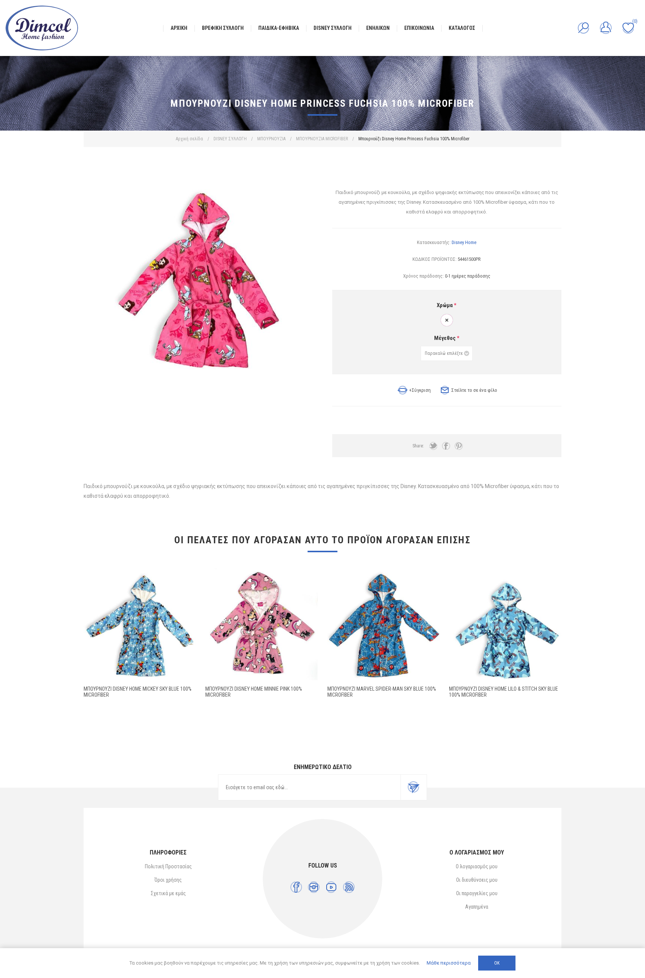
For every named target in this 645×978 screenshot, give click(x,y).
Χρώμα (445, 305)
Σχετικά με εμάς (168, 893)
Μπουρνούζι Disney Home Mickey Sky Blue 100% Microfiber (137, 692)
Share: (418, 446)
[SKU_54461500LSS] (505, 624)
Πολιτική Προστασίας (168, 866)
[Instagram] (313, 887)
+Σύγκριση (420, 390)
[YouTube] (331, 887)
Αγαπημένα (476, 907)
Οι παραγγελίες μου (477, 893)
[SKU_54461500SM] (383, 624)
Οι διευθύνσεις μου (477, 880)
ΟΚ (496, 963)
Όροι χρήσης (168, 880)
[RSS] (348, 887)
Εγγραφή (414, 787)
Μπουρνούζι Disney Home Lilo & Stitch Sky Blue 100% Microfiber (503, 692)
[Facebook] (296, 887)
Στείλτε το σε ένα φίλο (474, 390)
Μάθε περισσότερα (449, 963)
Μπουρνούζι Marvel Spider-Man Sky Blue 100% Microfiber (381, 692)
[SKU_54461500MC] (140, 624)
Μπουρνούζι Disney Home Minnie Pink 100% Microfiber (253, 692)
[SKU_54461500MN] (261, 624)
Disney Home (464, 242)
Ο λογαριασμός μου (477, 866)
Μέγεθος (445, 338)
